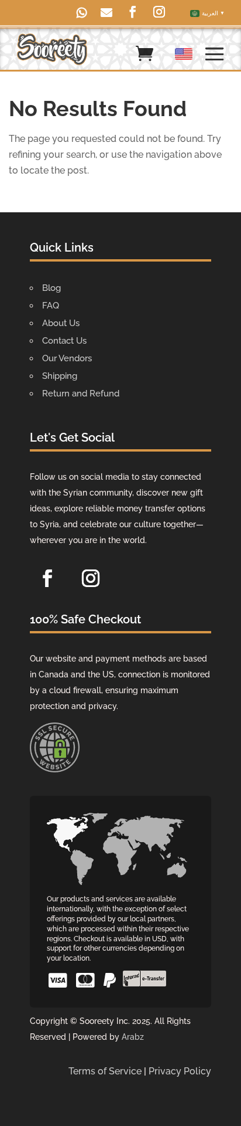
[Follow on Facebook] (47, 578)
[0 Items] (144, 56)
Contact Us (64, 340)
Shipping (59, 376)
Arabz (133, 1037)
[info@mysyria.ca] (109, 14)
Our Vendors (67, 358)
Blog (51, 288)
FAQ (50, 305)
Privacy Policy (180, 1071)
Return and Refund (80, 393)
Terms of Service (105, 1071)
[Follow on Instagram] (90, 578)
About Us (61, 323)
